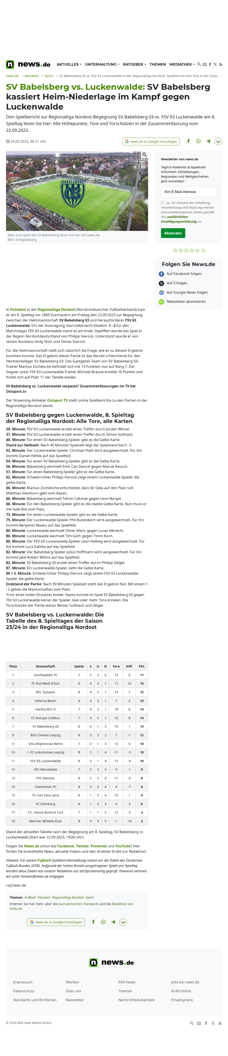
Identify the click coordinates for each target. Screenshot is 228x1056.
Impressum (23, 982)
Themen (158, 64)
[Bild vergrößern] (144, 154)
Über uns (73, 991)
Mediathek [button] (181, 64)
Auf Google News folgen (187, 292)
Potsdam (44, 897)
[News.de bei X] (215, 63)
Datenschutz (24, 991)
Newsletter (75, 999)
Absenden (173, 233)
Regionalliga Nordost (68, 897)
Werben (72, 982)
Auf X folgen (176, 283)
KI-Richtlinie (181, 991)
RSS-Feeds (127, 982)
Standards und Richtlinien (35, 999)
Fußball (30, 897)
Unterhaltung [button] (101, 64)
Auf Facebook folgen (184, 273)
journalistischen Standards (78, 904)
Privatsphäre (182, 999)
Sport (90, 897)
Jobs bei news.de (185, 982)
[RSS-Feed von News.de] (220, 63)
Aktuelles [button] (68, 64)
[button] (151, 141)
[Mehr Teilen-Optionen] (218, 141)
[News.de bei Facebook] (210, 63)
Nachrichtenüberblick (136, 999)
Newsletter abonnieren (186, 301)
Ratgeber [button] (133, 64)
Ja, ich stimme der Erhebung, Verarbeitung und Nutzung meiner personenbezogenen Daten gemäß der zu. (187, 212)
